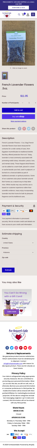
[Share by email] (33, 128)
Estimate (8, 270)
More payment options (18, 121)
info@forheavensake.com (12, 364)
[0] (23, 14)
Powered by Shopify (27, 445)
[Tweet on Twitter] (28, 128)
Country (5, 238)
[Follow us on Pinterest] (21, 348)
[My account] (28, 14)
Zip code (5, 257)
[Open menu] (33, 14)
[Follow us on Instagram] (16, 348)
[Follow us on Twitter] (12, 348)
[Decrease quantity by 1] (23, 103)
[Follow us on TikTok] (30, 348)
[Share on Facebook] (19, 128)
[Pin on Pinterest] (24, 128)
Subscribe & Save (18, 8)
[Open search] (19, 14)
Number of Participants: (10, 103)
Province (5, 248)
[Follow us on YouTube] (25, 348)
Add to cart (18, 110)
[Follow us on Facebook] (7, 348)
